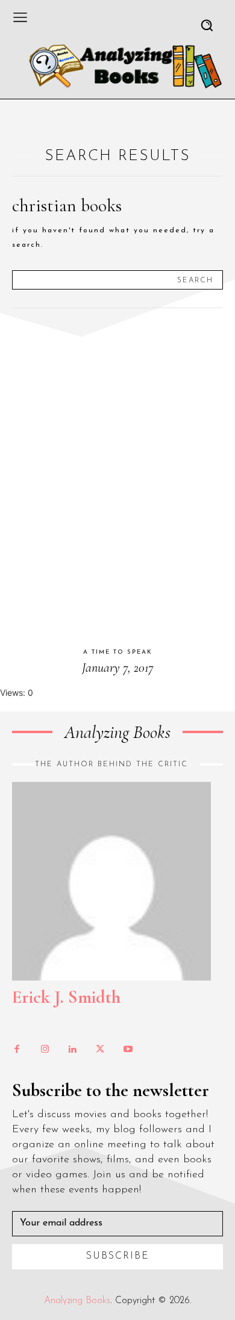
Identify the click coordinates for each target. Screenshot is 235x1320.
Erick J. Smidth (66, 997)
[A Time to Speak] (117, 478)
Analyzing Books (77, 1301)
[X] (100, 1050)
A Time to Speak (117, 652)
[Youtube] (128, 1050)
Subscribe (117, 1256)
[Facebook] (17, 1050)
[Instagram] (44, 1050)
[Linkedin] (72, 1050)
